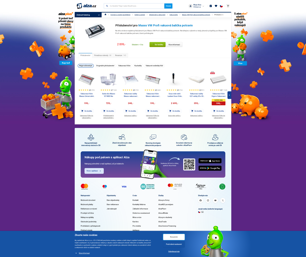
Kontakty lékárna (139, 204)
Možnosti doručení (88, 200)
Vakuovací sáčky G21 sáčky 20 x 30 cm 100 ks (196, 95)
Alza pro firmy (163, 200)
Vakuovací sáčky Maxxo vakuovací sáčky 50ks (130, 95)
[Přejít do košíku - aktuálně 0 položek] (228, 6)
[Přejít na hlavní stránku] (86, 6)
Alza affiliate (163, 213)
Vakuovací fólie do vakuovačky (86, 117)
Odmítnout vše (174, 251)
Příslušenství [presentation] (85, 55)
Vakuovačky (173, 15)
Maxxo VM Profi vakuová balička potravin (196, 15)
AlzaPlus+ (162, 209)
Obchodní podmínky (88, 222)
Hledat (168, 6)
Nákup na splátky (87, 217)
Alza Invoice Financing (167, 226)
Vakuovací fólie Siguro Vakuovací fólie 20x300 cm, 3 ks (218, 95)
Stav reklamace (113, 204)
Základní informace (140, 209)
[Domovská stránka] (105, 14)
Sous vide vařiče (174, 116)
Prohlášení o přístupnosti (90, 226)
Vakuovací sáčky (130, 116)
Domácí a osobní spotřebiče (120, 15)
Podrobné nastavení (174, 244)
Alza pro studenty (165, 217)
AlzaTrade (162, 222)
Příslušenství (219, 15)
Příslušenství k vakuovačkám (108, 117)
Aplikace (136, 230)
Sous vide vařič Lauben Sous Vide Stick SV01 (175, 95)
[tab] (85, 55)
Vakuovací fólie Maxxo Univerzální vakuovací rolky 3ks (86, 95)
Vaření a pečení (139, 15)
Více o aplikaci (92, 171)
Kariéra (135, 222)
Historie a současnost (141, 213)
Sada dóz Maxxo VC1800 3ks (108, 95)
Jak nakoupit (112, 209)
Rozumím (174, 237)
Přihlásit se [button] (197, 7)
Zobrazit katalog (83, 15)
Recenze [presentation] (120, 55)
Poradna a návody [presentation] (102, 55)
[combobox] (134, 5)
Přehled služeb (86, 230)
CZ (202, 212)
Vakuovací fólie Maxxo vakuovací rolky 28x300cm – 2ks (152, 95)
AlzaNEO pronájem (165, 204)
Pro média (137, 226)
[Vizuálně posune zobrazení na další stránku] (229, 95)
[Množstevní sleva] (212, 72)
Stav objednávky (113, 200)
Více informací (84, 253)
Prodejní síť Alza (87, 213)
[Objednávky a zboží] (210, 6)
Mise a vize (137, 217)
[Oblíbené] (216, 6)
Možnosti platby (87, 204)
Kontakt (135, 200)
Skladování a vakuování (157, 15)
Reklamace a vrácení (89, 209)
